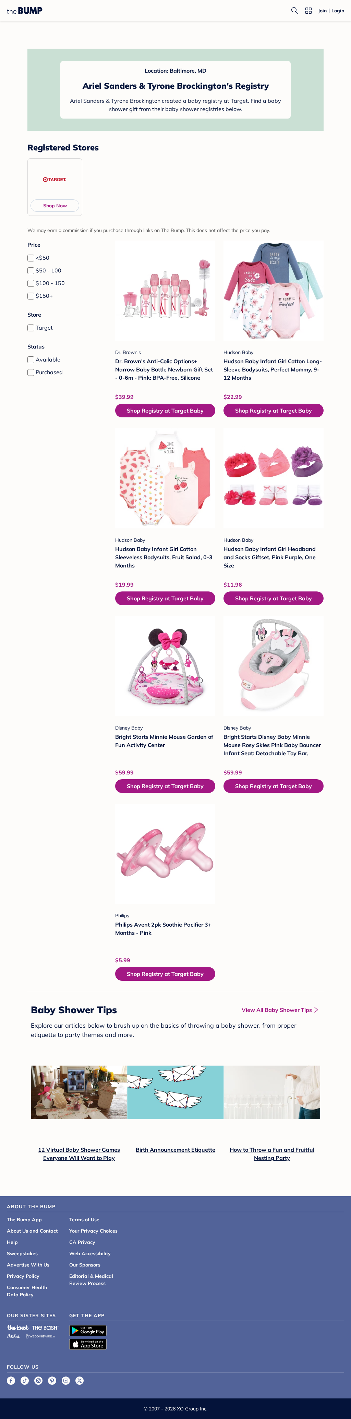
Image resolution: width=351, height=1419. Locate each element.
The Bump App (24, 1219)
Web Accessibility (90, 1253)
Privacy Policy (23, 1276)
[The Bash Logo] (45, 1327)
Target (44, 327)
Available (48, 359)
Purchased (49, 372)
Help (12, 1242)
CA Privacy (82, 1242)
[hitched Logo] (13, 1335)
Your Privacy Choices (93, 1231)
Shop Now (55, 206)
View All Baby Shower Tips (277, 1009)
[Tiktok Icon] (25, 1381)
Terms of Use (84, 1219)
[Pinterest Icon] (52, 1381)
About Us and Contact (32, 1231)
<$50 (42, 257)
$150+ (44, 295)
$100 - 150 (50, 283)
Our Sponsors (84, 1265)
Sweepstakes (22, 1253)
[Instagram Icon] (38, 1381)
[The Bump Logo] (25, 10)
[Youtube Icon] (66, 1381)
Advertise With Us (28, 1265)
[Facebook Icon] (11, 1381)
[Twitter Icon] (79, 1381)
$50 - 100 (48, 270)
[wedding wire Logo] (40, 1335)
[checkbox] (30, 258)
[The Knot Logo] (18, 1327)
